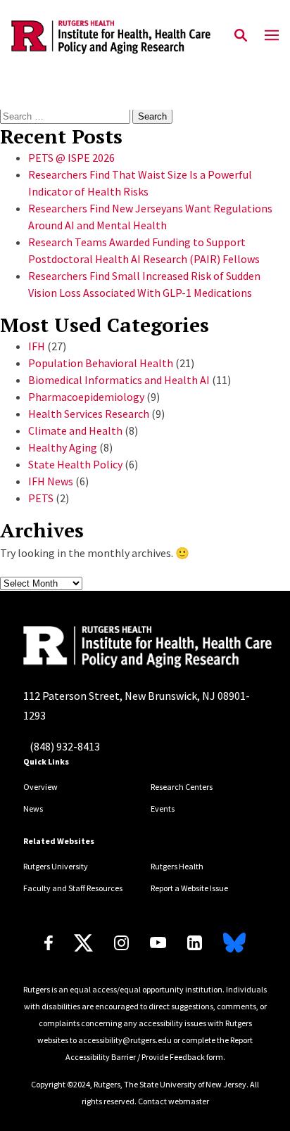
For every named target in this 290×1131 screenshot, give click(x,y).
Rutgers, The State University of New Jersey (170, 1084)
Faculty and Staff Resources (72, 888)
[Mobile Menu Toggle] (271, 35)
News (33, 808)
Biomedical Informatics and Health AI (119, 380)
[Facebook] (48, 942)
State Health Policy (75, 464)
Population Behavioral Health (100, 363)
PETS (40, 498)
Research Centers (182, 786)
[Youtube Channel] (158, 942)
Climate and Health (75, 430)
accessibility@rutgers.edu (125, 1040)
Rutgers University (55, 866)
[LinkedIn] (194, 942)
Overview (40, 786)
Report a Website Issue (189, 888)
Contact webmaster (173, 1101)
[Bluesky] (234, 943)
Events (163, 808)
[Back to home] (114, 647)
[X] (83, 942)
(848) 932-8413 (65, 746)
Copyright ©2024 (60, 1084)
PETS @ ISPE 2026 (71, 158)
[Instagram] (121, 942)
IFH (36, 346)
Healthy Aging (62, 447)
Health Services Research (88, 414)
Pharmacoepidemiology (86, 397)
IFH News (50, 481)
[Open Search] (240, 35)
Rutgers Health (177, 866)
